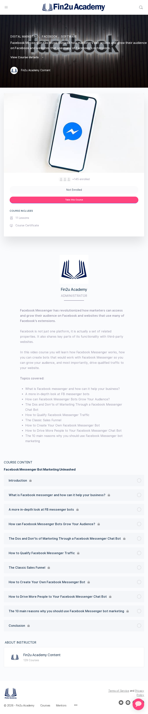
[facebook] (128, 702)
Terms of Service (118, 690)
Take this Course (74, 200)
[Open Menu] (6, 7)
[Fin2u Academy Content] (15, 657)
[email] (121, 702)
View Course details (24, 57)
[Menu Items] (75, 705)
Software (69, 36)
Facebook (50, 36)
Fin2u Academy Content (42, 655)
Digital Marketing (24, 36)
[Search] (141, 7)
